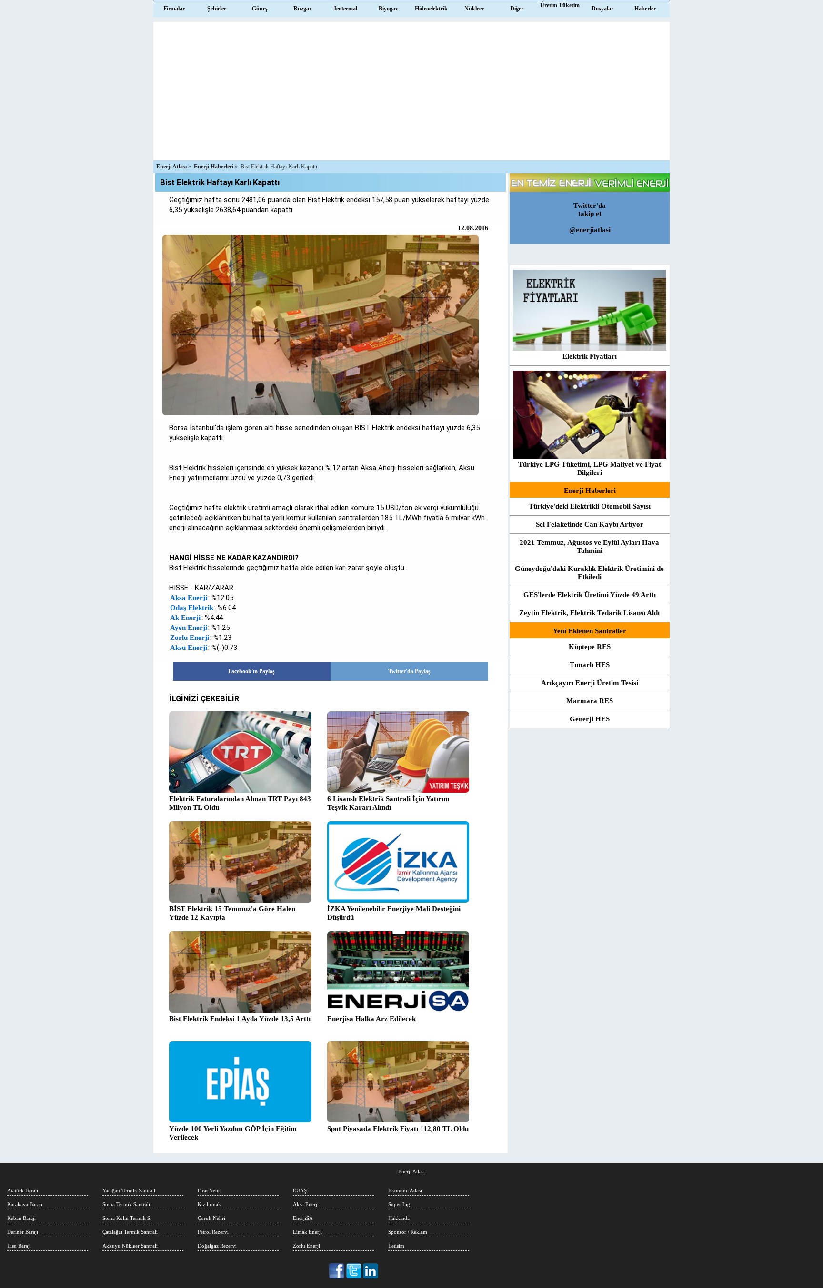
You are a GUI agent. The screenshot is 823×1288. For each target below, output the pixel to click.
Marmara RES (589, 701)
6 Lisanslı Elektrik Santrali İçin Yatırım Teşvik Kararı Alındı (388, 803)
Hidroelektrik (431, 8)
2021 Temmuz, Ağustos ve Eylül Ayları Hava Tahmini (589, 546)
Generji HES (590, 719)
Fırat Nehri (209, 1190)
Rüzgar (302, 8)
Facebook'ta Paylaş (251, 671)
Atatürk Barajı (22, 1190)
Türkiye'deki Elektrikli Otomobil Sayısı (590, 506)
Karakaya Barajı (24, 1204)
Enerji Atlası (411, 1171)
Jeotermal (345, 8)
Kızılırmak (209, 1204)
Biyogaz (388, 8)
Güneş (260, 8)
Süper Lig (399, 1204)
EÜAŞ (300, 1190)
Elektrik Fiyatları (589, 356)
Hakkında (399, 1218)
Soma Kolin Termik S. (126, 1218)
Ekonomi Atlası (405, 1190)
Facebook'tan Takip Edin (337, 1270)
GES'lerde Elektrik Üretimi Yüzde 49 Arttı (589, 595)
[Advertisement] (411, 88)
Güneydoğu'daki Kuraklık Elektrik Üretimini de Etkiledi (589, 572)
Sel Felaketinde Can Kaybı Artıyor (589, 524)
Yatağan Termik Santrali (128, 1190)
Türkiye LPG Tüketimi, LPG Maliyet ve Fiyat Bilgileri (589, 468)
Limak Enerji (307, 1232)
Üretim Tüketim (560, 5)
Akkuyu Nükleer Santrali (130, 1246)
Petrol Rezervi (213, 1232)
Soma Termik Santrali (126, 1204)
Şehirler (216, 8)
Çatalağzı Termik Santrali (130, 1232)
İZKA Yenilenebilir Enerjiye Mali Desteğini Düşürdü (394, 913)
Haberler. (645, 8)
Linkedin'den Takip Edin (370, 1270)
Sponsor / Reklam (407, 1232)
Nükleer (474, 8)
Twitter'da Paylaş (409, 671)
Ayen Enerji (188, 627)
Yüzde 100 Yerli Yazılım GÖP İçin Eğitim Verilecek (233, 1133)
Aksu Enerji (188, 647)
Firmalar (174, 8)
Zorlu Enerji (189, 637)
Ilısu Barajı (19, 1246)
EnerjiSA (303, 1218)
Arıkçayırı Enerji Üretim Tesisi (589, 683)
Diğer (516, 8)
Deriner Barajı (22, 1232)
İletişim (396, 1246)
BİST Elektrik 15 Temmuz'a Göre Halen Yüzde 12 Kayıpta (232, 913)
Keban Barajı (21, 1218)
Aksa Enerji (188, 597)
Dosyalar (602, 8)
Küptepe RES (590, 646)
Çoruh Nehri (211, 1218)
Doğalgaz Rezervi (217, 1246)
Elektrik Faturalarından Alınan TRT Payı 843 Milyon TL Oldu (240, 803)
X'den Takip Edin (354, 1270)
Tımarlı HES (590, 665)
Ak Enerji (185, 617)
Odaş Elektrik (191, 607)
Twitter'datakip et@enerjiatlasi (590, 218)
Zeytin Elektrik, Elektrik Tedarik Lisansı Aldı (589, 613)
